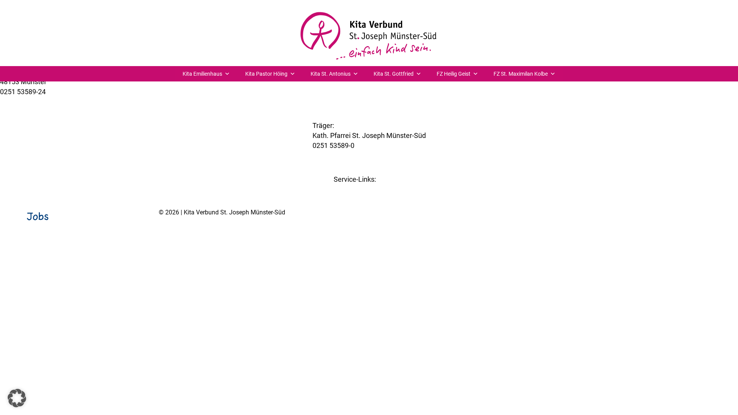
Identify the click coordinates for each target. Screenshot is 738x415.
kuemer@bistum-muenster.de (45, 102)
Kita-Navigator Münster (369, 189)
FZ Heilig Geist (453, 74)
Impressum (658, 232)
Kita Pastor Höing (266, 74)
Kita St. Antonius (331, 74)
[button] (17, 398)
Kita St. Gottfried (394, 74)
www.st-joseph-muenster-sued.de (364, 155)
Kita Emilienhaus (202, 74)
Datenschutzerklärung (707, 232)
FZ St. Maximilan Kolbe (521, 74)
